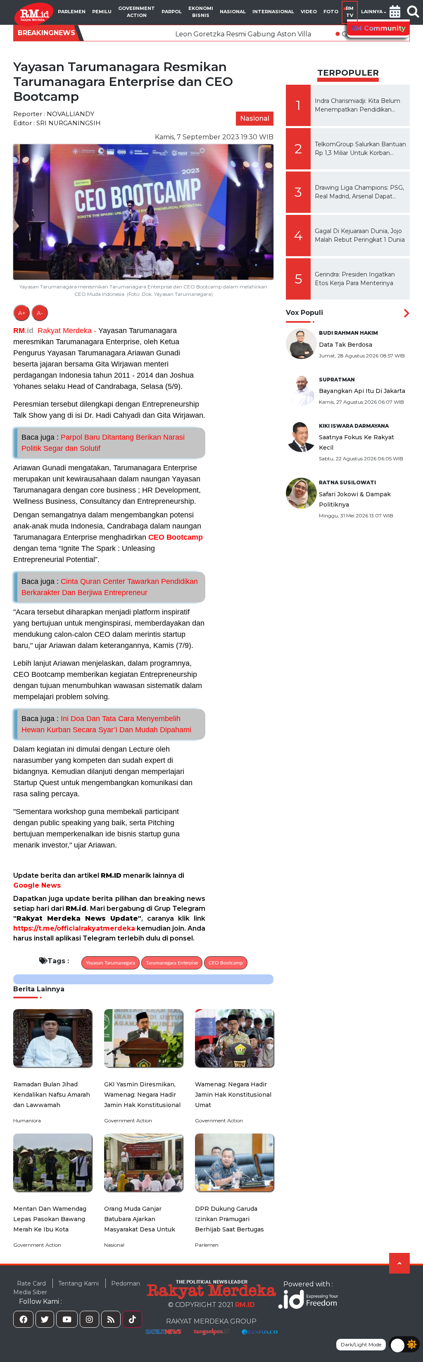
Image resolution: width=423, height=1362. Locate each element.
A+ (21, 313)
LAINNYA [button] (372, 11)
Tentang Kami (78, 1283)
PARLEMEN (72, 11)
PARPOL (172, 11)
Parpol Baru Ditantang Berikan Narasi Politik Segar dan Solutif (103, 442)
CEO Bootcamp (175, 537)
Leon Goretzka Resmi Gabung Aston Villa (185, 34)
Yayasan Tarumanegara (110, 962)
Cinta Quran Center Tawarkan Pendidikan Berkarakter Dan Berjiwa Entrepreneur (109, 587)
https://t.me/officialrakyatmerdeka (74, 928)
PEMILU (102, 11)
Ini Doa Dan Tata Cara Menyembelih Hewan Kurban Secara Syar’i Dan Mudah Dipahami (106, 724)
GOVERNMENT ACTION (136, 11)
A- (40, 313)
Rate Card (31, 1283)
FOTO (330, 11)
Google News (37, 885)
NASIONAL (233, 11)
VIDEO (309, 11)
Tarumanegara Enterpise (172, 962)
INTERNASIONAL (273, 11)
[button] (395, 12)
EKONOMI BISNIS (200, 11)
